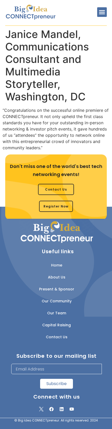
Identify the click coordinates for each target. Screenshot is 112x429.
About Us (56, 277)
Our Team (56, 313)
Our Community (57, 301)
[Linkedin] (61, 409)
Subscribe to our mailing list (56, 356)
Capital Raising (56, 325)
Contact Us (56, 337)
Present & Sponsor (56, 289)
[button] (102, 12)
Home (56, 265)
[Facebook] (51, 409)
